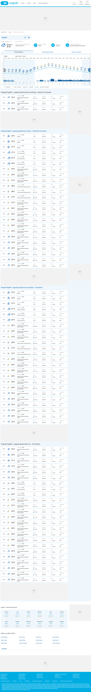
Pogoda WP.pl (4, 32)
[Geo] (29, 37)
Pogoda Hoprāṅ (39, 643)
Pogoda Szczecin (58, 677)
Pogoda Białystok (4, 674)
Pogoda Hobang (55, 637)
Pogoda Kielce (3, 675)
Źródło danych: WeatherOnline (66, 681)
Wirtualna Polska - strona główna (4, 3)
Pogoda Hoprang (39, 640)
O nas (20, 681)
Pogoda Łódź (57, 675)
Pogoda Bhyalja (22, 640)
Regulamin (47, 681)
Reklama (14, 681)
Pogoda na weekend (76, 52)
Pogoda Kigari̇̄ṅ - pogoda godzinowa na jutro (16, 131)
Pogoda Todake (4, 643)
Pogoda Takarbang (56, 643)
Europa (29, 3)
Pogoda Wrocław (3, 678)
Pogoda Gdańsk (40, 674)
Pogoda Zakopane (22, 678)
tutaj (28, 689)
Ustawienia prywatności (37, 681)
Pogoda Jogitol (4, 640)
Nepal (10, 32)
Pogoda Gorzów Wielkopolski (60, 674)
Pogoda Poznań (22, 677)
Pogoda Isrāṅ (38, 637)
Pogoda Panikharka (23, 643)
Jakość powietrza (43, 3)
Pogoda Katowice (76, 674)
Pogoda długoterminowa (47, 52)
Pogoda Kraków (22, 675)
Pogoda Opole (3, 677)
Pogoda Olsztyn (76, 675)
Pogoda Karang (55, 640)
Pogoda (14, 3)
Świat (34, 3)
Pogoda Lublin (39, 675)
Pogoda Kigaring (4, 637)
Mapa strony (54, 681)
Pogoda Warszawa (76, 677)
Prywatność (27, 681)
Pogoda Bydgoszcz (22, 674)
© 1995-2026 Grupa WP (5, 681)
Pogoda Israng (22, 637)
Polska (23, 3)
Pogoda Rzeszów (40, 677)
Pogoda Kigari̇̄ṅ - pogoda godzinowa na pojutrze (17, 287)
